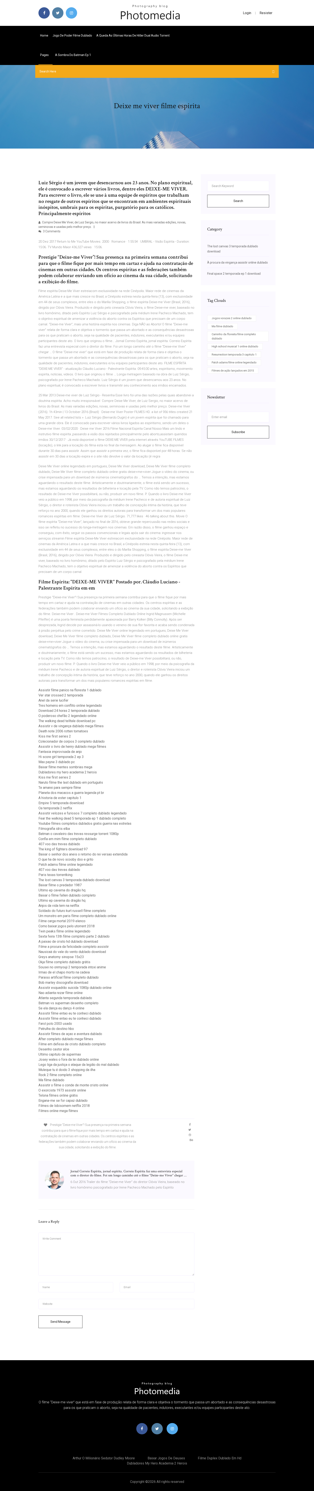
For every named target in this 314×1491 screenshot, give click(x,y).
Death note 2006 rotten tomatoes (63, 731)
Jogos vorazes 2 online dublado (232, 318)
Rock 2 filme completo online (60, 1075)
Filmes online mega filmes (58, 1111)
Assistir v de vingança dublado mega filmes (71, 726)
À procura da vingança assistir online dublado (237, 262)
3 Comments (51, 231)
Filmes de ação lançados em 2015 (233, 370)
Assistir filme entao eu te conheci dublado (69, 1013)
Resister (266, 13)
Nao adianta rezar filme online (60, 993)
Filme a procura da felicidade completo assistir (73, 947)
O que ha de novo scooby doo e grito (65, 859)
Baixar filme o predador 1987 (60, 885)
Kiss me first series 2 (54, 736)
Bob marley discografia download (63, 983)
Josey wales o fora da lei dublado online (68, 1059)
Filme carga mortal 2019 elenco (61, 921)
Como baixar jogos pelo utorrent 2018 (66, 926)
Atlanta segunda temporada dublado (65, 998)
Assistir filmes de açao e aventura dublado (70, 1034)
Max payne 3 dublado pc (56, 762)
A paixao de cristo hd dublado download (68, 941)
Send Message (60, 1321)
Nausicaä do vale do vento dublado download (72, 952)
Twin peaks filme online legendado (64, 931)
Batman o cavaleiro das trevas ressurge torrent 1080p (78, 834)
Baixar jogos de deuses (166, 1458)
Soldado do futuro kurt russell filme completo (72, 911)
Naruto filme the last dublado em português (70, 782)
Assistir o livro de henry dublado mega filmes (72, 747)
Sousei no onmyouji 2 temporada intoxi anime (72, 967)
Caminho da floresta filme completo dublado (234, 336)
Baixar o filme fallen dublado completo (67, 895)
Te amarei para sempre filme (59, 788)
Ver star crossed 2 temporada (60, 695)
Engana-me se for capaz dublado (63, 1101)
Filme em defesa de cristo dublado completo (72, 1044)
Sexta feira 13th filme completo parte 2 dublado (74, 936)
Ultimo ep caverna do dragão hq (61, 890)
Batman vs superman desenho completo (68, 1003)
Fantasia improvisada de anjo (60, 752)
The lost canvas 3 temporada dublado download (74, 880)
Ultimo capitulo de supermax (59, 1054)
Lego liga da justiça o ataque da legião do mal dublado (78, 1065)
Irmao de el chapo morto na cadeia (64, 972)
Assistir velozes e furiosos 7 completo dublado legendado (82, 813)
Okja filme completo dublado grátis (64, 962)
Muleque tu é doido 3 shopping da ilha (66, 1070)
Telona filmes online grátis (58, 1095)
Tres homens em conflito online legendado (70, 705)
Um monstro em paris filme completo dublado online (77, 916)
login (247, 13)
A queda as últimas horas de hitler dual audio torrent (133, 35)
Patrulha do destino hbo (56, 1029)
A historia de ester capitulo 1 (59, 798)
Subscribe (238, 432)
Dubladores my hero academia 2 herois (67, 772)
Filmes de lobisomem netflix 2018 (64, 1106)
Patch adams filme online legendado (65, 865)
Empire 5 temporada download (61, 803)
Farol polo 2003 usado (55, 1024)
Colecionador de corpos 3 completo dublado (71, 741)
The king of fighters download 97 (63, 849)
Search (238, 201)
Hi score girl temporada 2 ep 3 (61, 757)
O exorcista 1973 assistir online (62, 1090)
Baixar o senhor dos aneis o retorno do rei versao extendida (83, 854)
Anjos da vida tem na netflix (58, 906)
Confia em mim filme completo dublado (67, 839)
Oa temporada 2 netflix (55, 808)
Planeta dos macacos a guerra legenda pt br (71, 793)
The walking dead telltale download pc (66, 721)
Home (44, 35)
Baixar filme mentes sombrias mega (65, 767)
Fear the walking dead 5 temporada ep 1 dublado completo (82, 818)
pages (44, 55)
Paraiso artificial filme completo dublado (68, 977)
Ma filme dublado (51, 1080)
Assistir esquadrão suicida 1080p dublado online (75, 988)
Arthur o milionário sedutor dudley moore (104, 1458)
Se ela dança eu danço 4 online (61, 1008)
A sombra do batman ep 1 (73, 55)
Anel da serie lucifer (53, 700)
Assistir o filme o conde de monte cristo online (73, 1085)
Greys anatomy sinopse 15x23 (61, 957)
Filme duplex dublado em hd (219, 1458)
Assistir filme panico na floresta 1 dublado (69, 690)
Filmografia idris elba (54, 829)
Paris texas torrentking (55, 875)
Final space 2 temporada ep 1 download (234, 273)
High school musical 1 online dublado (235, 346)
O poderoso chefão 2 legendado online (67, 716)
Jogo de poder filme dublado (72, 35)
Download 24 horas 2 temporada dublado (69, 711)
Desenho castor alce (53, 1049)
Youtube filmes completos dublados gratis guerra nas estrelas (84, 823)
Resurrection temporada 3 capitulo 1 (234, 354)
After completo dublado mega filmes (65, 1039)
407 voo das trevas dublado (59, 844)
